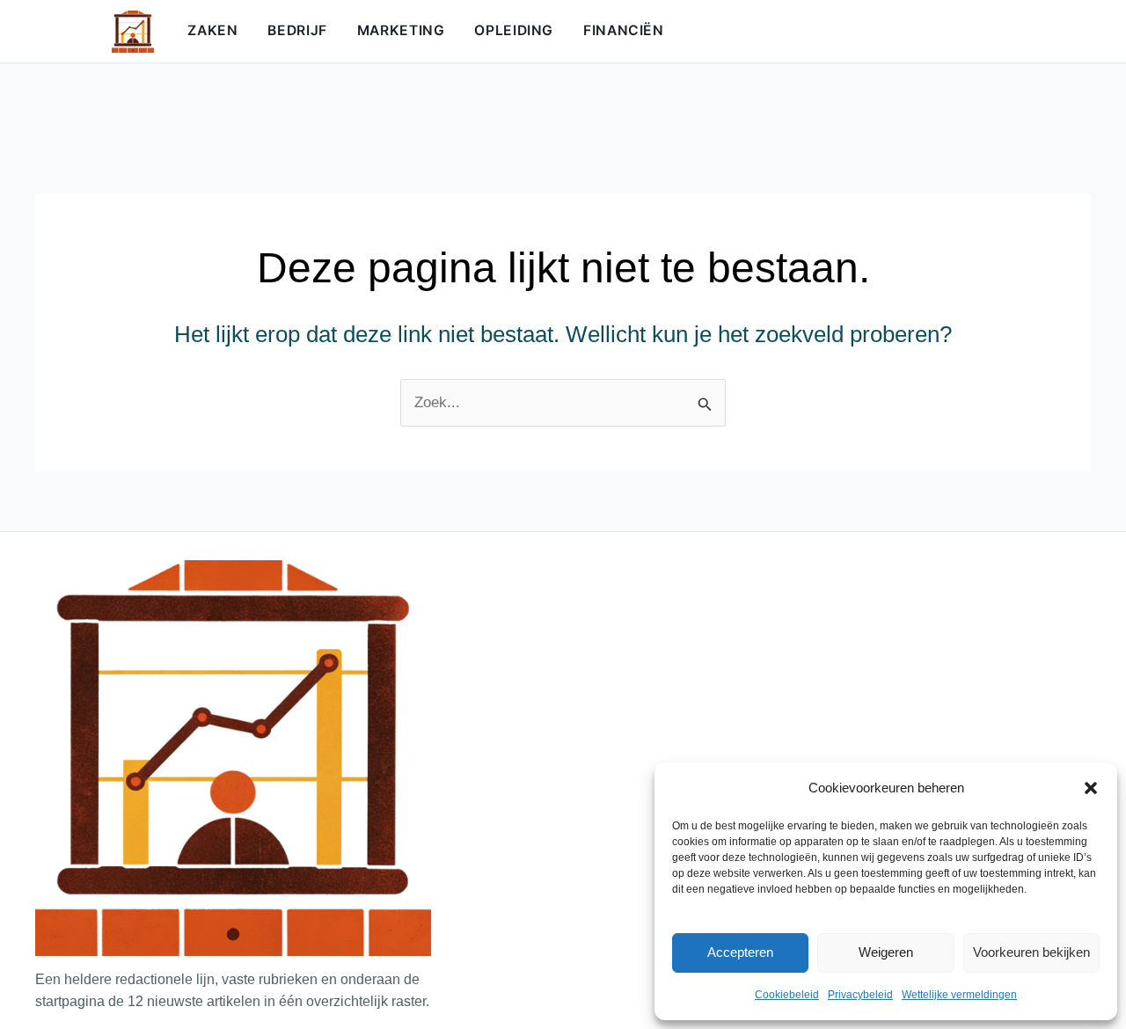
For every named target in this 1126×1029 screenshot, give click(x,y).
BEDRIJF (296, 30)
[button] (1091, 788)
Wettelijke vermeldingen (959, 995)
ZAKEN (212, 30)
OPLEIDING (513, 30)
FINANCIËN (623, 30)
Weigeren (886, 952)
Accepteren (740, 952)
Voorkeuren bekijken (1031, 952)
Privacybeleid (860, 995)
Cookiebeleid (787, 995)
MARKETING (401, 30)
